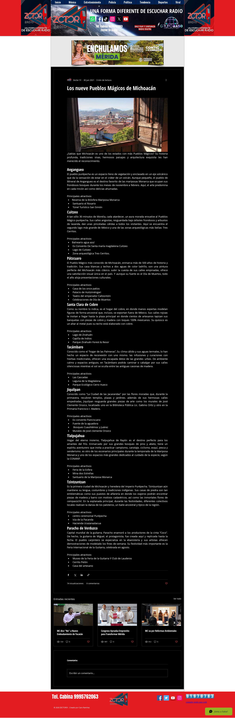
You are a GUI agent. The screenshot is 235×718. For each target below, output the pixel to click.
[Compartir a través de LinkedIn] (81, 575)
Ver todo (177, 598)
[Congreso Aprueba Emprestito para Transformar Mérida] (117, 615)
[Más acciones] (166, 80)
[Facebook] (99, 19)
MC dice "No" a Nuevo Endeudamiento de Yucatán (70, 632)
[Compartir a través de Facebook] (68, 575)
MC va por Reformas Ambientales (161, 630)
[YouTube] (125, 19)
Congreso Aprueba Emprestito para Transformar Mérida (115, 632)
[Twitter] (166, 698)
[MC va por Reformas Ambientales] (161, 615)
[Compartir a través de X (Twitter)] (75, 575)
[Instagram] (112, 19)
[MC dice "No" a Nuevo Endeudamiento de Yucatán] (73, 615)
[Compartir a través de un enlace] (88, 575)
